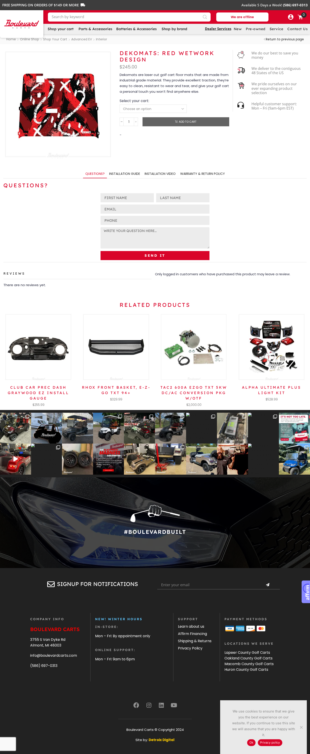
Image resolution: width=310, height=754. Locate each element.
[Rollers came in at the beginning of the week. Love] (77, 459)
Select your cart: (134, 100)
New (238, 29)
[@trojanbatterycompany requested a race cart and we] (15, 428)
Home (11, 39)
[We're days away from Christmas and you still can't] (294, 428)
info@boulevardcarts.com (53, 655)
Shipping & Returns (195, 641)
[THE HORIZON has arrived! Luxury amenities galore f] (294, 459)
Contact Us (297, 29)
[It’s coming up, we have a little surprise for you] (46, 428)
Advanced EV (81, 39)
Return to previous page (285, 39)
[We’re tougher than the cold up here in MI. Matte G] (77, 428)
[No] (301, 727)
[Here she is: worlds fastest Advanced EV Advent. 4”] (46, 459)
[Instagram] (149, 705)
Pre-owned (256, 29)
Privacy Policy (190, 648)
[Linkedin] (161, 705)
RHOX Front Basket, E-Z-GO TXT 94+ (116, 390)
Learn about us (191, 626)
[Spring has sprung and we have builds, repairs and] (201, 428)
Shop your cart (55, 39)
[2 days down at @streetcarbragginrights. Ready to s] (139, 428)
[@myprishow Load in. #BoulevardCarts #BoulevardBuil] (15, 459)
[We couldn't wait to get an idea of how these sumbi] (170, 459)
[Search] (205, 17)
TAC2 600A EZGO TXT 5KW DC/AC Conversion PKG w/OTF (193, 392)
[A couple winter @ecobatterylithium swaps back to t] (232, 428)
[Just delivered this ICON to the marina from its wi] (170, 428)
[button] (291, 17)
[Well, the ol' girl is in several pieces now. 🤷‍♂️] (139, 459)
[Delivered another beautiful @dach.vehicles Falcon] (108, 428)
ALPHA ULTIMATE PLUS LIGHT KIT (271, 390)
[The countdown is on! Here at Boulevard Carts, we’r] (232, 459)
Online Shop (29, 39)
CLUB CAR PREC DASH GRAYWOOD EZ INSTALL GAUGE (38, 392)
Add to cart (188, 122)
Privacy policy (270, 742)
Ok (251, 742)
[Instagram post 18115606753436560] (263, 428)
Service (276, 29)
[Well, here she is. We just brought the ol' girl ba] (201, 459)
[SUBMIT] (267, 584)
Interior (101, 39)
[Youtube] (174, 705)
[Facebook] (136, 705)
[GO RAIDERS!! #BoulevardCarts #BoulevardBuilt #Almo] (263, 459)
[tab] (95, 173)
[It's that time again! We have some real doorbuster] (108, 459)
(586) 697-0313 (43, 665)
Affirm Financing (192, 633)
